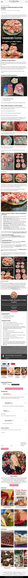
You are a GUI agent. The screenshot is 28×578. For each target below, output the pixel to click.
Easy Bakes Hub (18, 245)
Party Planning (13, 573)
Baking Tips (15, 574)
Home (2, 5)
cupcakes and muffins (17, 479)
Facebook (7, 358)
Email (11, 445)
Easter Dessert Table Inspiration (8, 234)
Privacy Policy (22, 574)
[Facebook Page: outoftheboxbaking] (3, 357)
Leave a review (15, 384)
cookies (11, 479)
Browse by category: (7, 572)
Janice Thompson (4, 10)
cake (9, 479)
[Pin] (2, 20)
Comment (3, 432)
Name (2, 445)
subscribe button (16, 482)
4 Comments (18, 10)
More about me (13, 485)
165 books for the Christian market (13, 286)
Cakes (23, 572)
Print (14, 311)
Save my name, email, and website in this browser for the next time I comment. (24, 444)
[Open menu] (2, 2)
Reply (25, 402)
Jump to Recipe (4, 12)
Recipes (4, 5)
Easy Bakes (7, 5)
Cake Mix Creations (17, 572)
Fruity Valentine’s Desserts (7, 240)
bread (6, 481)
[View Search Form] (26, 1)
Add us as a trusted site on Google (15, 388)
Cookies (7, 573)
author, (11, 283)
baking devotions (14, 287)
